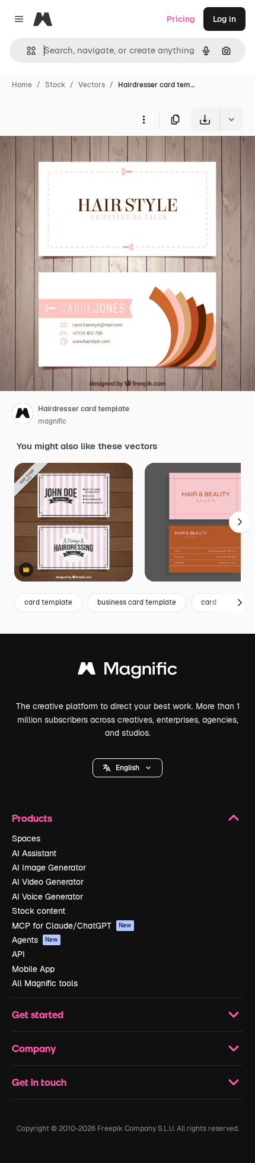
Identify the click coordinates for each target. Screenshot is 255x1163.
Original (76, 158)
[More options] (143, 119)
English (127, 768)
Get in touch (39, 1082)
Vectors (91, 85)
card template (48, 602)
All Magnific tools (45, 983)
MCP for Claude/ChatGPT (72, 925)
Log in (224, 19)
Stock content (38, 910)
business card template (136, 602)
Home (22, 85)
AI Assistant (34, 853)
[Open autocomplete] (26, 50)
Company (34, 1048)
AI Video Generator (48, 881)
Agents (35, 940)
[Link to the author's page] (22, 415)
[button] (127, 767)
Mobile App (33, 969)
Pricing (181, 19)
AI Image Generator (49, 867)
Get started (37, 1014)
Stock (55, 85)
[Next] (239, 522)
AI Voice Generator (47, 896)
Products (32, 818)
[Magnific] (127, 671)
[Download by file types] (231, 119)
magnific (52, 421)
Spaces (26, 838)
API (18, 954)
